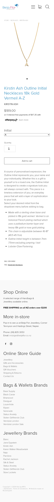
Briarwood (8, 397)
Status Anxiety (10, 414)
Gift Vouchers (9, 369)
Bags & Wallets (10, 366)
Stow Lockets (9, 472)
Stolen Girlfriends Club (13, 417)
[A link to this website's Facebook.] (5, 343)
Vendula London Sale (13, 424)
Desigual (7, 401)
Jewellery (7, 359)
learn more (23, 120)
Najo (5, 452)
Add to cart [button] (27, 160)
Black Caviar (9, 394)
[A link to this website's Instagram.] (11, 343)
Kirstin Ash (24, 20)
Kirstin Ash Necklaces (15, 265)
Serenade (8, 410)
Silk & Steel (8, 462)
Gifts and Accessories (13, 362)
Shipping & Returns (12, 372)
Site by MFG (21, 486)
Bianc (6, 439)
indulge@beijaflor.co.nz (20, 335)
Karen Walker (9, 449)
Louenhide (8, 404)
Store (6, 20)
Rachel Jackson (10, 459)
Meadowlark (22, 449)
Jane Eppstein (10, 442)
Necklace (14, 20)
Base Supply (9, 391)
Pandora (7, 455)
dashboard (8, 488)
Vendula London (11, 420)
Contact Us (8, 376)
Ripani (6, 407)
